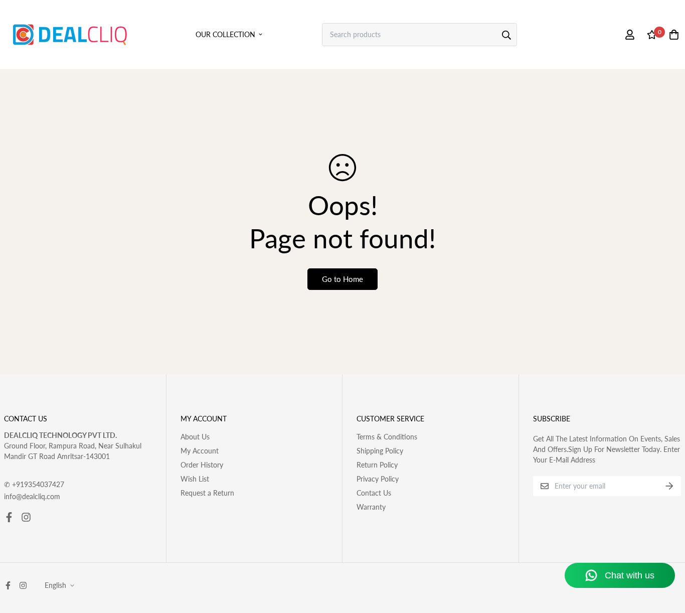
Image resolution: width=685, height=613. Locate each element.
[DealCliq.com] (69, 34)
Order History (202, 465)
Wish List (195, 479)
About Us (195, 436)
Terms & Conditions (387, 436)
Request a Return (207, 493)
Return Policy (377, 465)
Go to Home (342, 278)
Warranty (371, 507)
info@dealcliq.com (32, 496)
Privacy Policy (378, 479)
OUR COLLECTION (225, 34)
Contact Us (374, 493)
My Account (200, 450)
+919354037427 (34, 484)
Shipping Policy (380, 450)
